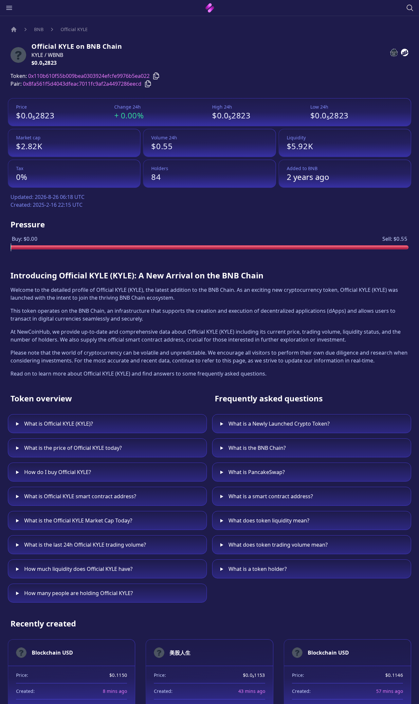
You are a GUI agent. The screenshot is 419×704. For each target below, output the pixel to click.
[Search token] (410, 8)
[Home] (13, 29)
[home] (210, 8)
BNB (39, 29)
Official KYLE (74, 29)
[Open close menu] (9, 8)
